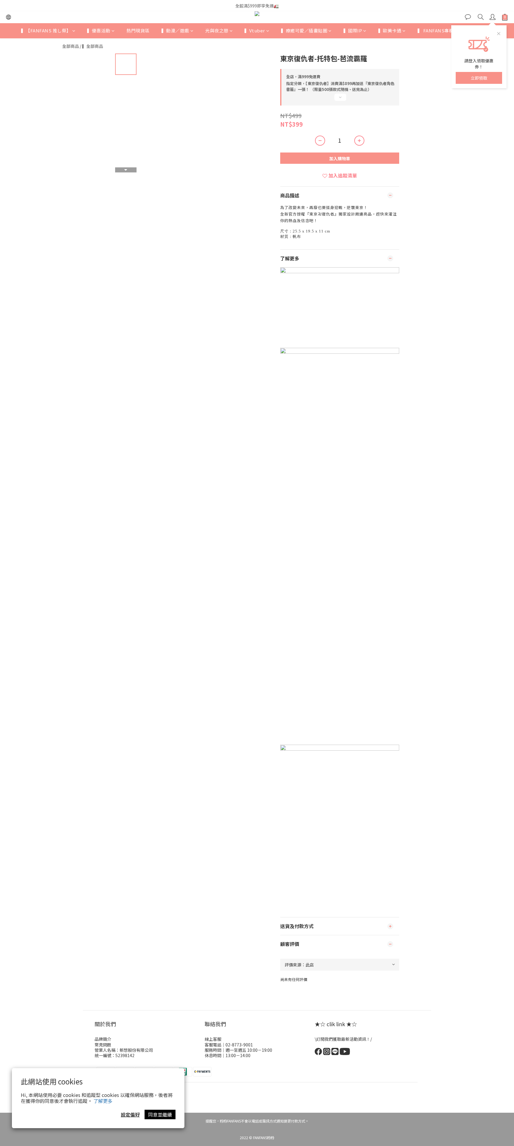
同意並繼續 (160, 1114)
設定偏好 (130, 1114)
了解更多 (102, 1100)
